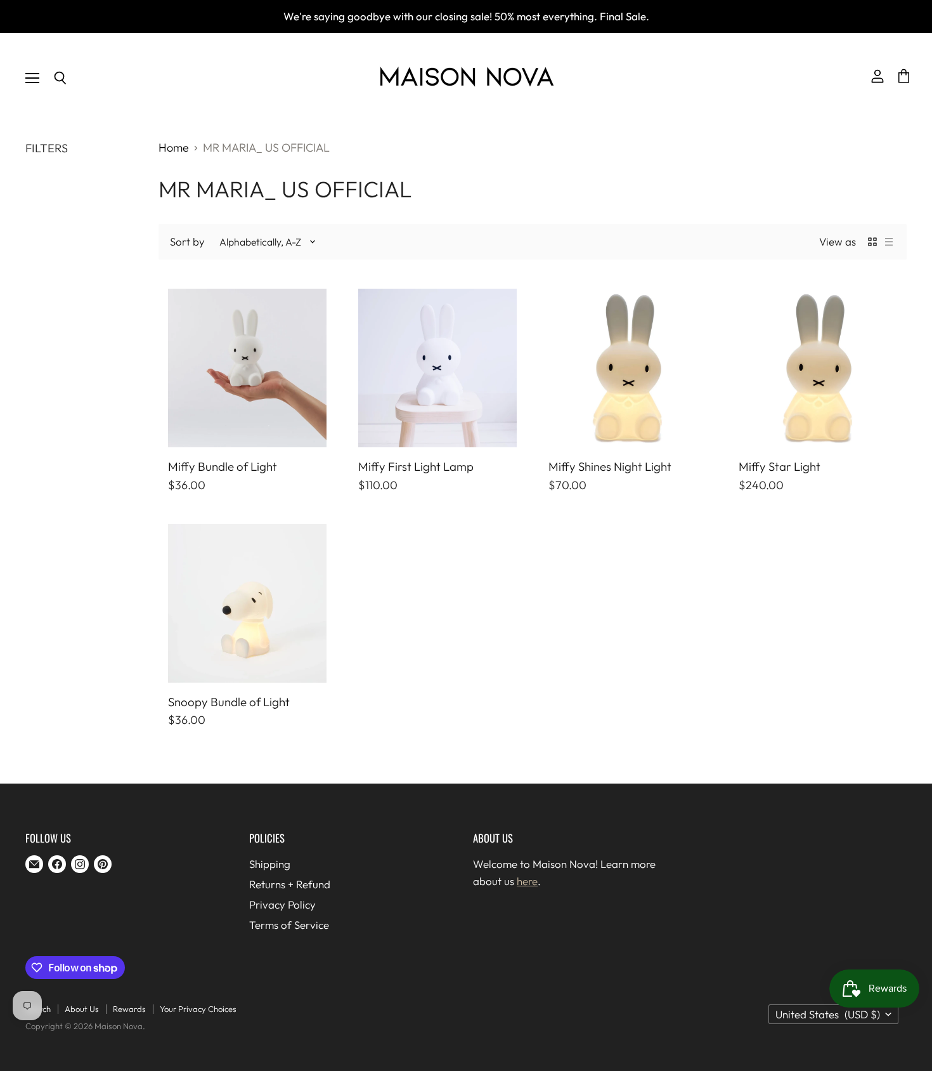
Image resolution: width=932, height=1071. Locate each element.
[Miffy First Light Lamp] (437, 368)
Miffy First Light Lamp (416, 466)
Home (174, 148)
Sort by (187, 241)
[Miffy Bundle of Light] (247, 368)
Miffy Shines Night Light (609, 466)
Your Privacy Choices (198, 1009)
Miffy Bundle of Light (222, 466)
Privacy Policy (282, 904)
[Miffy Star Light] (818, 368)
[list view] (889, 241)
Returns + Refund (289, 884)
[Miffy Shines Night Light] (627, 368)
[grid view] (872, 241)
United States (827, 1014)
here (527, 881)
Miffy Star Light (779, 466)
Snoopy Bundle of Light (229, 701)
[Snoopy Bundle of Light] (247, 603)
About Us (82, 1009)
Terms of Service (289, 924)
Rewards (129, 1009)
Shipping (269, 864)
